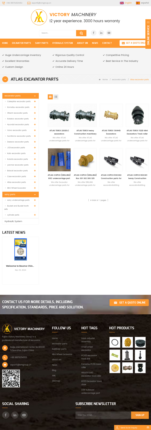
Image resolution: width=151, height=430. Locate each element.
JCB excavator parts (16, 147)
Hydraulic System (62, 43)
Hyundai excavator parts (18, 124)
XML (54, 375)
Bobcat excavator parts (17, 170)
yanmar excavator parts (17, 165)
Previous (3, 257)
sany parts (41, 43)
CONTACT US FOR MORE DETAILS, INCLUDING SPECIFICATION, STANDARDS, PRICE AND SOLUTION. (43, 305)
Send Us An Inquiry (129, 427)
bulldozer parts (59, 349)
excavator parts (21, 43)
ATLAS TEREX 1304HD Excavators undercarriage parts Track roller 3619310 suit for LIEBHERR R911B (111, 132)
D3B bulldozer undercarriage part (90, 391)
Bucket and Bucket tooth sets (16, 208)
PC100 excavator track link (89, 357)
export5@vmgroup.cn (41, 3)
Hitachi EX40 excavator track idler (91, 374)
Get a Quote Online (137, 43)
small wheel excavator (87, 349)
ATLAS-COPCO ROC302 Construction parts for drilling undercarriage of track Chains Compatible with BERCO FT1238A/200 (111, 177)
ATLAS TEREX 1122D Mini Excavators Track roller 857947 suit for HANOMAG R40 (137, 132)
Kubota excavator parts (17, 159)
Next (37, 257)
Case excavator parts (16, 176)
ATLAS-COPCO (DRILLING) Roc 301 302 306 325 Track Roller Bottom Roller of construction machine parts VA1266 (85, 177)
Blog (54, 370)
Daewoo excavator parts (18, 142)
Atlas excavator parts (16, 182)
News (95, 43)
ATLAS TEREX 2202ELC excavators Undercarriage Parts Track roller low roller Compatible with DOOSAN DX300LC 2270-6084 (59, 132)
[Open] (148, 34)
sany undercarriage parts (18, 200)
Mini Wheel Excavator (16, 188)
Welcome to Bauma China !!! (20, 266)
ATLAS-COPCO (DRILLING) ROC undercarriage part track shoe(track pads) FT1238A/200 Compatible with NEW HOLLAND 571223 (59, 177)
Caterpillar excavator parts (19, 101)
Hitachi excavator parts (17, 113)
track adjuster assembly (88, 340)
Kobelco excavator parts (18, 118)
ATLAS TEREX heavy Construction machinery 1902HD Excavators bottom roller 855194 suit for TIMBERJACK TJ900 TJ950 (85, 132)
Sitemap (56, 381)
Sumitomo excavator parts (19, 136)
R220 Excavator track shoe (91, 383)
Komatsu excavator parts (18, 107)
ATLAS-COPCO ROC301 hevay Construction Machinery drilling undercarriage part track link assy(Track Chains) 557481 (137, 177)
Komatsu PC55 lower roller (91, 366)
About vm (82, 43)
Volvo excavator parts (17, 130)
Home (5, 43)
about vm (56, 359)
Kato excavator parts (16, 153)
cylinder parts (13, 215)
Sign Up (140, 415)
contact (107, 43)
